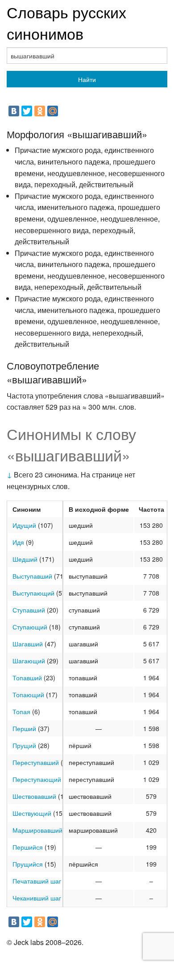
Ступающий (29, 626)
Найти (87, 79)
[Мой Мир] (52, 111)
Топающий (28, 694)
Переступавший (35, 762)
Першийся (27, 847)
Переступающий (36, 779)
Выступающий (33, 592)
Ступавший (28, 609)
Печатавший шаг (36, 880)
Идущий (24, 525)
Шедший (24, 559)
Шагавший (27, 643)
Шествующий (31, 813)
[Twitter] (26, 111)
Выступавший (32, 575)
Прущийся (27, 863)
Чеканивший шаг (36, 897)
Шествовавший (34, 796)
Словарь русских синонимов (66, 22)
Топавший (27, 677)
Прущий (24, 745)
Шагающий (28, 660)
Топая (21, 711)
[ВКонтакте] (13, 111)
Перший (24, 728)
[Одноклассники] (39, 111)
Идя (18, 542)
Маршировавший (37, 830)
